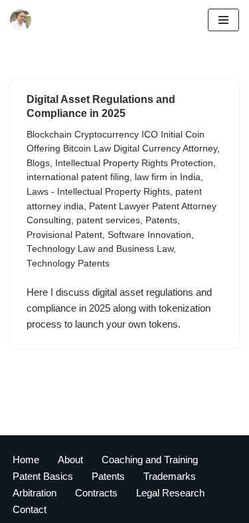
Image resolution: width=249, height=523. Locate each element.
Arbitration (34, 492)
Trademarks (169, 476)
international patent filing (78, 177)
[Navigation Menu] (223, 20)
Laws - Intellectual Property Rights (98, 192)
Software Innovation (149, 235)
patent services (108, 220)
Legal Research (170, 492)
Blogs (38, 163)
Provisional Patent (64, 235)
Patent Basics (43, 476)
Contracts (96, 492)
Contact (29, 509)
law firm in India (168, 177)
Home (26, 459)
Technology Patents (68, 263)
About (70, 459)
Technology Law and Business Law (100, 249)
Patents (161, 220)
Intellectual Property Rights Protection (134, 163)
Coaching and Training (150, 459)
